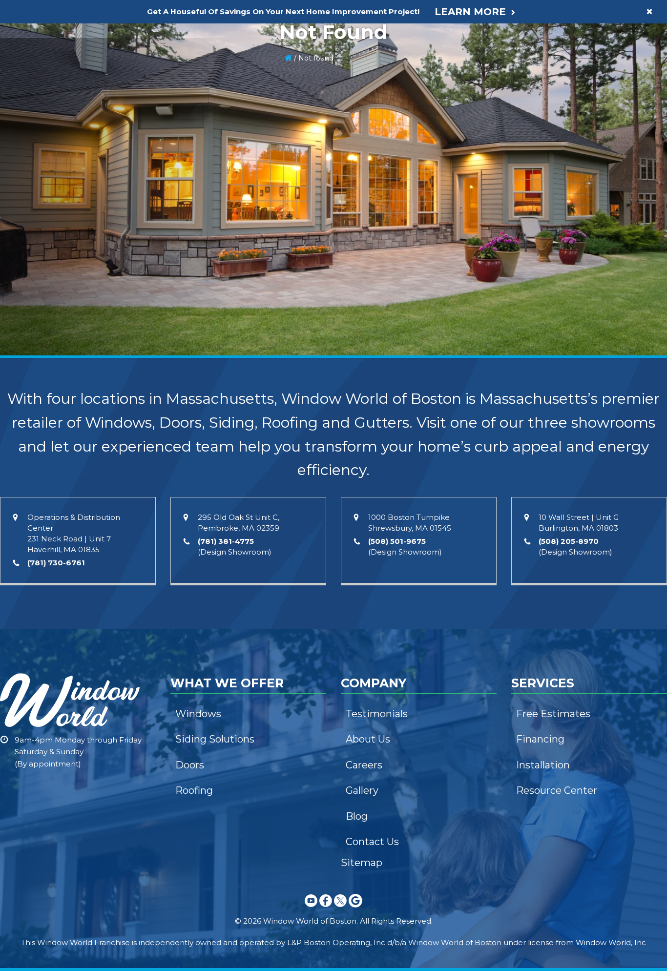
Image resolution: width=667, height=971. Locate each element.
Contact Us (372, 841)
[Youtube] (311, 908)
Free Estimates (553, 714)
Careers (364, 765)
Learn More (470, 12)
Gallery (362, 790)
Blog (357, 816)
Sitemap (361, 862)
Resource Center (556, 790)
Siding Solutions (214, 739)
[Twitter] (340, 908)
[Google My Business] (355, 908)
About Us (368, 739)
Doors (189, 765)
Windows (198, 714)
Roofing (194, 790)
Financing (540, 739)
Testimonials (377, 714)
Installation (543, 765)
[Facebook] (325, 908)
